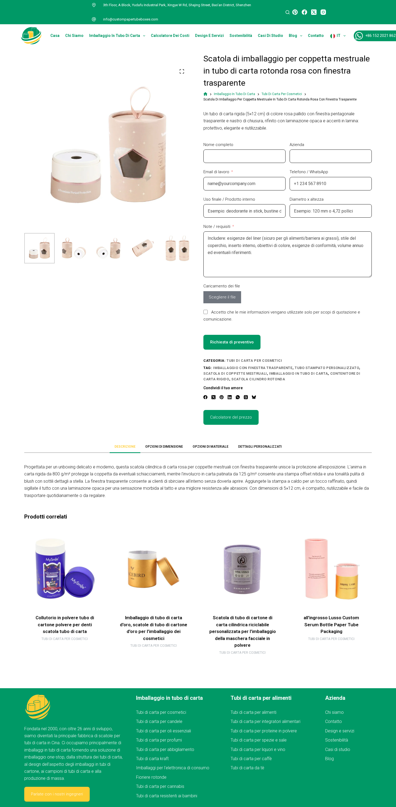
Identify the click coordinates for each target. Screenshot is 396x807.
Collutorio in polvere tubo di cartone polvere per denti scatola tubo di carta (65, 624)
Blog (293, 35)
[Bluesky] (254, 397)
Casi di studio (270, 35)
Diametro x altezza (307, 199)
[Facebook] (304, 12)
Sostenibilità (241, 35)
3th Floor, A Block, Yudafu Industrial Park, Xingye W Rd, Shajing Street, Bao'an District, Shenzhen (177, 5)
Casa (55, 35)
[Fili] (246, 397)
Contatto (316, 35)
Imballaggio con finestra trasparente (252, 368)
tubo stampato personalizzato (327, 368)
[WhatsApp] (238, 397)
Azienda (297, 144)
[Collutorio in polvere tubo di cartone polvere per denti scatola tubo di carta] (65, 569)
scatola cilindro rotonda (258, 379)
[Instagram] (323, 12)
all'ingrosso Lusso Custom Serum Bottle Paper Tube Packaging (331, 624)
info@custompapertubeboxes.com (130, 19)
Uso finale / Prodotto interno (229, 199)
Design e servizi (209, 35)
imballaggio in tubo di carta (298, 373)
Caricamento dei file (221, 286)
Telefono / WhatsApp (309, 171)
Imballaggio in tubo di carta (114, 35)
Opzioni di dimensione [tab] (164, 446)
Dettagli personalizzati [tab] (260, 446)
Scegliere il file (222, 297)
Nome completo (218, 144)
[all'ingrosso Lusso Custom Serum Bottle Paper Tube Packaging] (331, 569)
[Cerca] (288, 12)
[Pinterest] (295, 12)
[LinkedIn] (230, 397)
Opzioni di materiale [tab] (210, 446)
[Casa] (205, 94)
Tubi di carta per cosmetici (254, 361)
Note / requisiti (216, 226)
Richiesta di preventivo (232, 342)
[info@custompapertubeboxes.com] (94, 19)
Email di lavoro (216, 171)
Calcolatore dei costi (170, 35)
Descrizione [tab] (125, 446)
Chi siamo (74, 35)
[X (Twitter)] (314, 12)
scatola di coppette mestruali (235, 373)
